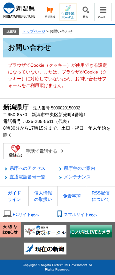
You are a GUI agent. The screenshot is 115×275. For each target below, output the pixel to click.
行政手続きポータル (68, 12)
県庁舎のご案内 (79, 168)
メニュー (103, 12)
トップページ (33, 31)
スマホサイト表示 (80, 214)
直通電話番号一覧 (27, 176)
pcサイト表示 (26, 214)
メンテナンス (77, 176)
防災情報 (50, 12)
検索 (85, 12)
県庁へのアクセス (27, 168)
